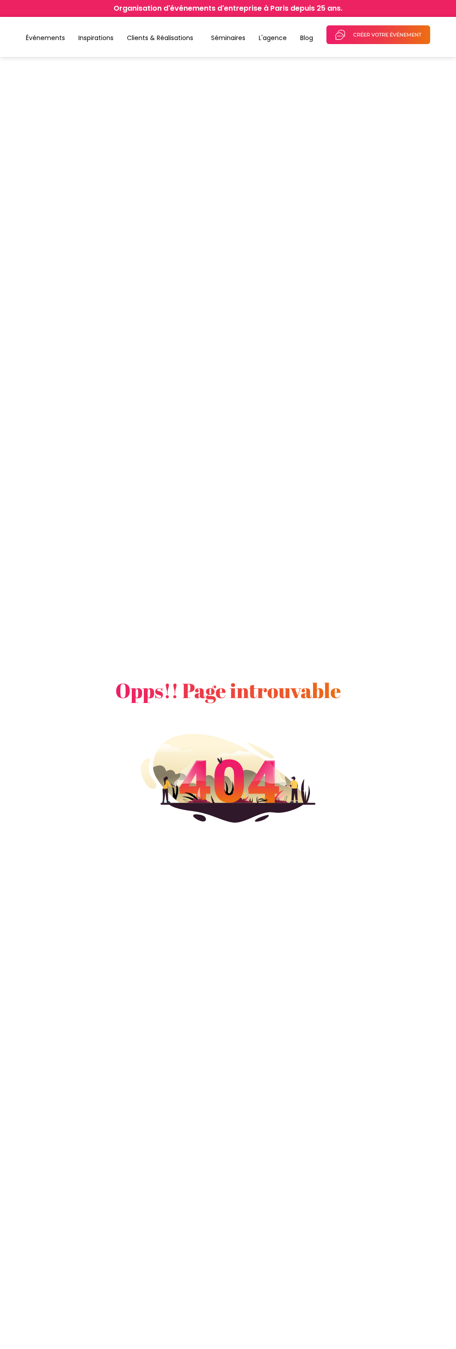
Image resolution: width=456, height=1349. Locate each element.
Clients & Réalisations (160, 37)
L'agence (273, 37)
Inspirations (96, 37)
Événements (45, 37)
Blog (306, 37)
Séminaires (228, 37)
